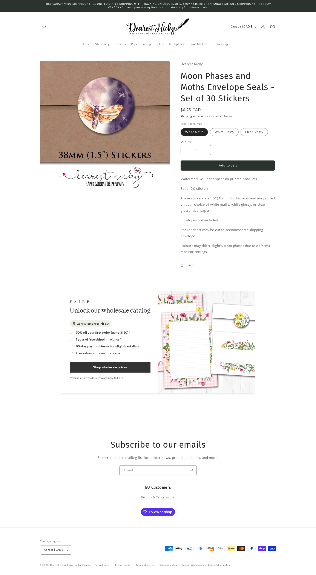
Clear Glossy (254, 132)
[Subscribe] (191, 470)
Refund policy (103, 565)
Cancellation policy (219, 565)
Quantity (186, 141)
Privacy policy (123, 565)
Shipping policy (168, 565)
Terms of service (145, 565)
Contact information (192, 565)
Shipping (186, 116)
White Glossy (224, 132)
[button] (44, 27)
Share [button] (190, 265)
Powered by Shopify (79, 565)
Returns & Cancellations (158, 497)
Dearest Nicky (58, 565)
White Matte (194, 132)
